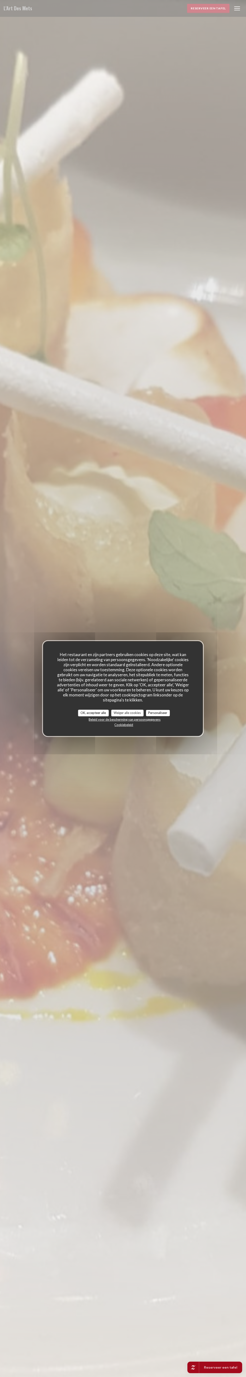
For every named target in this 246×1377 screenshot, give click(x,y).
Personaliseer (157, 713)
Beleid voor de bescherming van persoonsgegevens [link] (124, 719)
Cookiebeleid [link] (123, 725)
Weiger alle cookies (127, 713)
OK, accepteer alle (93, 713)
